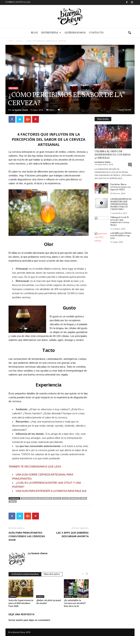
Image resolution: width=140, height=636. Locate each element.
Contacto (96, 33)
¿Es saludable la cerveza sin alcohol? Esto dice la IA (75, 603)
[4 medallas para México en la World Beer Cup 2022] (101, 237)
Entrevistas (49, 33)
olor (65, 498)
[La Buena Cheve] (70, 16)
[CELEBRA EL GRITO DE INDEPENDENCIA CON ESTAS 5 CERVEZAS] (113, 136)
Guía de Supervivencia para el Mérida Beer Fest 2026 (21, 603)
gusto (57, 498)
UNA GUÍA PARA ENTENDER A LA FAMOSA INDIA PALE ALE (51, 490)
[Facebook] (127, 2)
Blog (34, 33)
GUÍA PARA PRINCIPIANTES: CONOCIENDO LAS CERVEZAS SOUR (27, 536)
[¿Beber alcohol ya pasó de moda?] (48, 588)
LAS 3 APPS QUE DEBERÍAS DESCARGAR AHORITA (72, 534)
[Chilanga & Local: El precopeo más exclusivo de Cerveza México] (101, 221)
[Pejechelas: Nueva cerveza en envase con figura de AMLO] (101, 188)
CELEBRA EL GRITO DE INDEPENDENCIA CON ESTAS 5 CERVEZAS (112, 155)
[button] (129, 33)
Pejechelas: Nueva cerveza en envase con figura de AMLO (120, 187)
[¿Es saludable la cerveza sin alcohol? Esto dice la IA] (76, 588)
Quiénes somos (75, 33)
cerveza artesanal (30, 498)
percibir (74, 498)
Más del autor (52, 574)
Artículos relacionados (25, 574)
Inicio (10, 41)
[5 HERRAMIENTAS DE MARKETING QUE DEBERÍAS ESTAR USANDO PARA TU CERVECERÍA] (101, 203)
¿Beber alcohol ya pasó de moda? (48, 602)
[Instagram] (132, 2)
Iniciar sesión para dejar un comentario (29, 620)
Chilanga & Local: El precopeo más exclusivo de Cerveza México (119, 221)
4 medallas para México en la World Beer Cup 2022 (120, 236)
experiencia (46, 498)
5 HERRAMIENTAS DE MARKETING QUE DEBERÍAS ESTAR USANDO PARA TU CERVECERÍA (120, 204)
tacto (13, 501)
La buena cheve (20, 110)
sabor (83, 498)
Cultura (19, 41)
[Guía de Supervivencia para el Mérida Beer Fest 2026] (21, 588)
